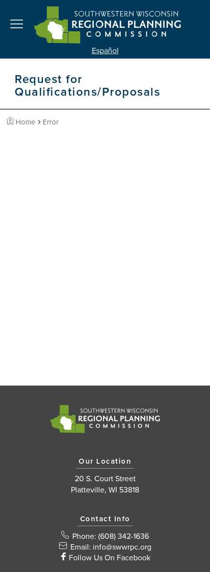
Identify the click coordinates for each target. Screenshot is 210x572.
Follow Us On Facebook (109, 558)
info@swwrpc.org (122, 547)
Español (105, 51)
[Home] (107, 24)
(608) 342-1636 (123, 536)
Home (25, 122)
